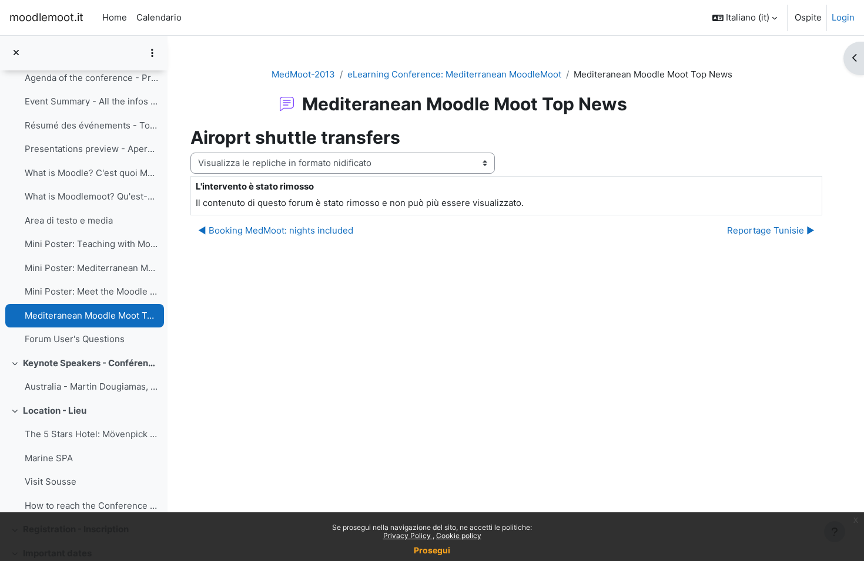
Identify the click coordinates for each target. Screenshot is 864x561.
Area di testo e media (69, 220)
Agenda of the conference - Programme (91, 77)
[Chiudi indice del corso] (16, 53)
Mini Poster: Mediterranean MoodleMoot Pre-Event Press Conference (91, 267)
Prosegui (432, 550)
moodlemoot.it (46, 17)
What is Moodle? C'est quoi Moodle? (91, 172)
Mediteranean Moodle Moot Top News (91, 315)
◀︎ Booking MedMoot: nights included (275, 230)
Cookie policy (458, 535)
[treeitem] (83, 197)
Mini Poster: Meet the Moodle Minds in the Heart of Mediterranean (91, 291)
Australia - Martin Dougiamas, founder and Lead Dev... (91, 386)
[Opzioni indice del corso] (152, 52)
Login (843, 17)
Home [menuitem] (114, 17)
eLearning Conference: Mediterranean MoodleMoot (454, 74)
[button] (745, 17)
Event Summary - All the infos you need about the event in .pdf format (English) (91, 101)
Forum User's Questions (75, 338)
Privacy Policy (408, 535)
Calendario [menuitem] (159, 17)
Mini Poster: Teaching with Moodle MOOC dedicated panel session (91, 243)
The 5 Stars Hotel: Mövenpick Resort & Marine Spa (91, 434)
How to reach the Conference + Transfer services (91, 505)
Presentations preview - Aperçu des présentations (91, 148)
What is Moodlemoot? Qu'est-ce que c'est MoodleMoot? (91, 196)
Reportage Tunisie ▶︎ (771, 230)
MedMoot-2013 (303, 74)
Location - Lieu (54, 410)
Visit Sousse (50, 481)
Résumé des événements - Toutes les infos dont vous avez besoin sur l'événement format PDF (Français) (91, 125)
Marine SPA (49, 458)
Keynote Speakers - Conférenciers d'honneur (91, 363)
